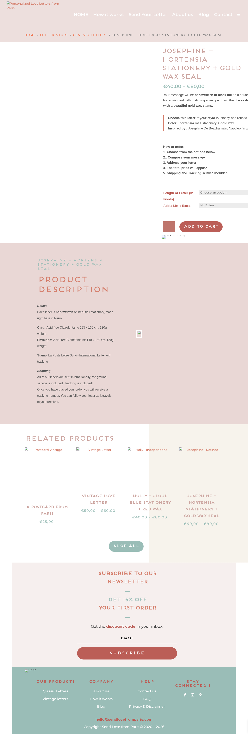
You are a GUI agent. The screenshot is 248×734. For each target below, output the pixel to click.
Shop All (126, 546)
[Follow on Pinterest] (200, 695)
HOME (81, 15)
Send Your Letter (148, 15)
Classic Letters (90, 35)
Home (30, 35)
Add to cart (201, 227)
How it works (108, 15)
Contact (223, 15)
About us (182, 15)
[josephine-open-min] (105, 52)
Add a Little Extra (176, 206)
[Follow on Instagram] (192, 695)
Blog (203, 15)
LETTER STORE (54, 35)
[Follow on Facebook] (185, 695)
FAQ (147, 699)
